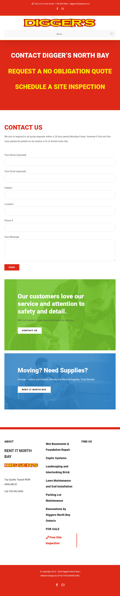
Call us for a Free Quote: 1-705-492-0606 (51, 4)
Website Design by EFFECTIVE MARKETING (60, 575)
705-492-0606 (16, 491)
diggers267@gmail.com (79, 4)
